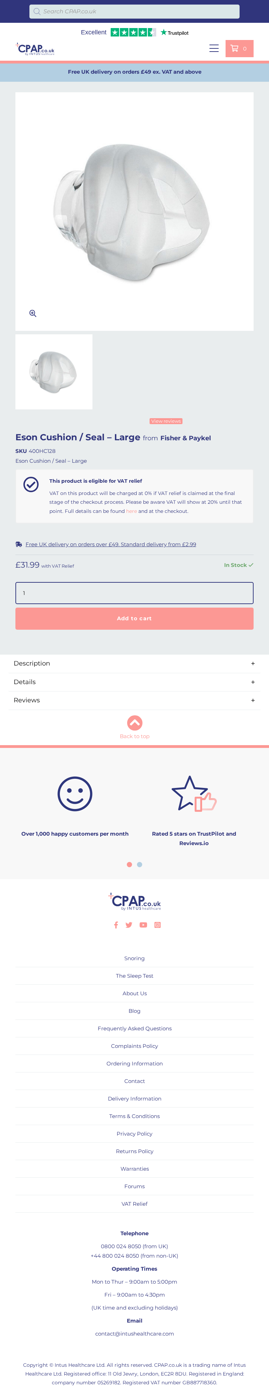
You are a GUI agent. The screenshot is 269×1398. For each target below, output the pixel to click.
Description (32, 663)
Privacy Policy (134, 1133)
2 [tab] (139, 864)
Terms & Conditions (134, 1116)
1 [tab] (129, 864)
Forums (134, 1186)
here (131, 511)
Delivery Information (134, 1098)
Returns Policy (134, 1151)
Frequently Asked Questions (135, 1028)
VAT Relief (134, 1203)
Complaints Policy (134, 1046)
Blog (134, 1011)
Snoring (134, 958)
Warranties (134, 1168)
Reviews (27, 700)
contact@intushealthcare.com (134, 1333)
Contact (134, 1081)
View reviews (166, 421)
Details (25, 682)
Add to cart (134, 618)
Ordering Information (134, 1063)
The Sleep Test (134, 975)
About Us (135, 993)
